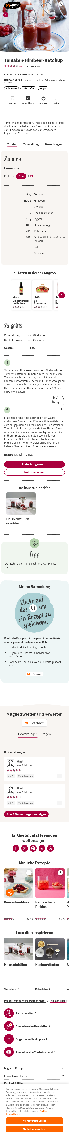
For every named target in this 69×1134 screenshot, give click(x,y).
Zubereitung (31, 144)
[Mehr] (59, 776)
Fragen (46, 734)
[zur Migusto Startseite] (12, 3)
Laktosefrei (28, 88)
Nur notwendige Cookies (34, 1120)
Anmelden (37, 674)
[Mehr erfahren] (21, 520)
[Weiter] (61, 295)
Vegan (43, 88)
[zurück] (5, 14)
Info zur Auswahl (32, 176)
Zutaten (12, 144)
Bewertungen (53, 144)
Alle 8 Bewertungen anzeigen (26, 814)
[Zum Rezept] (18, 894)
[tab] (34, 1068)
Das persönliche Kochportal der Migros (25, 1000)
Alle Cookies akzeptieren (34, 1128)
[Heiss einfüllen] (18, 964)
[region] (34, 1109)
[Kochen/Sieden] (50, 964)
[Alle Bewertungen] (11, 66)
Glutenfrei (11, 88)
